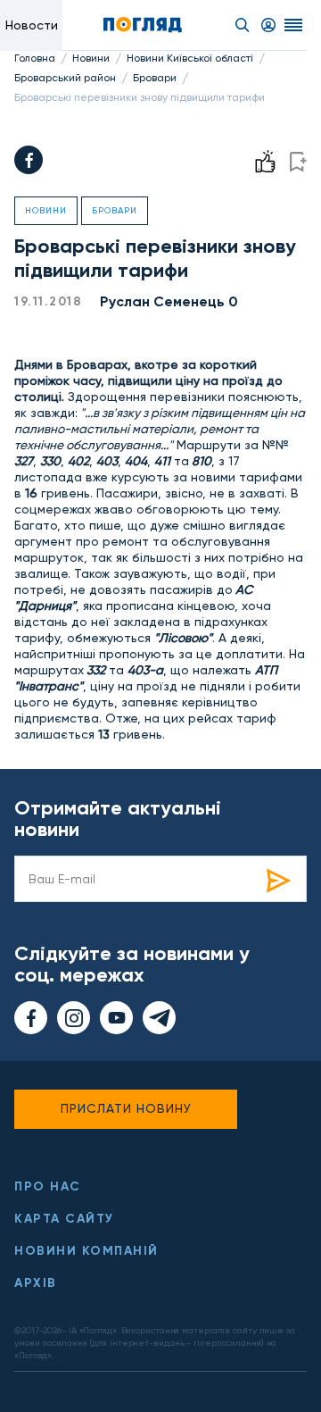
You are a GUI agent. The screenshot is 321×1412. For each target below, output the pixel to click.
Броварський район (65, 77)
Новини (91, 58)
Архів (35, 1283)
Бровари (155, 77)
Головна (34, 58)
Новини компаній (86, 1250)
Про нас (47, 1186)
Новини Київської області (190, 58)
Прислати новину (126, 1108)
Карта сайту (64, 1218)
